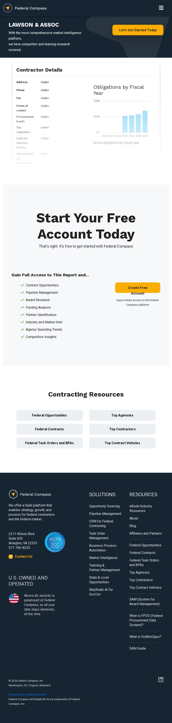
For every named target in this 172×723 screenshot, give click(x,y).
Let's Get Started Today (138, 30)
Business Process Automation (102, 548)
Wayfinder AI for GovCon (101, 592)
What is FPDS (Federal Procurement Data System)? (146, 620)
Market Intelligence (103, 558)
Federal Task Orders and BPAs (49, 443)
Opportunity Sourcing (104, 506)
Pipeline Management (105, 514)
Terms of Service (36, 694)
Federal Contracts (49, 429)
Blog (132, 526)
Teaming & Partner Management (104, 567)
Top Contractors (122, 429)
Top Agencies (122, 415)
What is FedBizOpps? (145, 637)
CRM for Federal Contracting (101, 523)
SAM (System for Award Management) (144, 601)
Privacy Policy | (17, 694)
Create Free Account (137, 289)
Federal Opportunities (49, 415)
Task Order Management (98, 535)
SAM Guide (137, 648)
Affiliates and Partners (145, 533)
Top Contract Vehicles (122, 443)
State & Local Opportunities (99, 580)
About (133, 518)
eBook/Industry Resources (140, 508)
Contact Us (24, 557)
